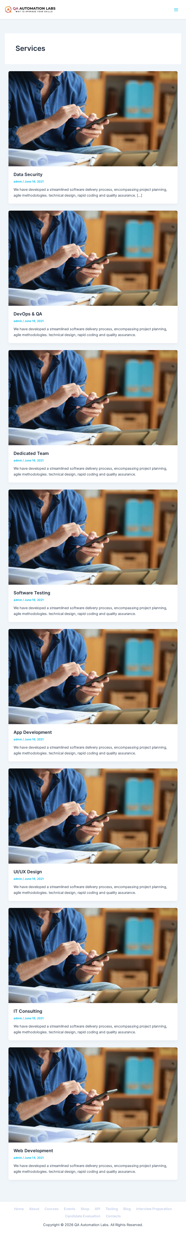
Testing (112, 1209)
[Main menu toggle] (176, 10)
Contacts (113, 1216)
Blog (127, 1209)
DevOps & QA (28, 313)
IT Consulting (28, 1011)
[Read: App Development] (93, 676)
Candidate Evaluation (83, 1216)
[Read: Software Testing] (93, 537)
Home (19, 1209)
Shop (85, 1209)
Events (69, 1209)
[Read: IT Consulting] (93, 955)
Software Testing (32, 592)
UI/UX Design (28, 871)
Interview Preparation (154, 1209)
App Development (33, 732)
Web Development (33, 1150)
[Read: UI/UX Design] (93, 816)
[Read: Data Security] (93, 118)
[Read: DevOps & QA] (93, 258)
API (97, 1209)
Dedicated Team (31, 453)
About (34, 1209)
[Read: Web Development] (93, 1095)
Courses (52, 1209)
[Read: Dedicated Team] (93, 397)
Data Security (28, 174)
